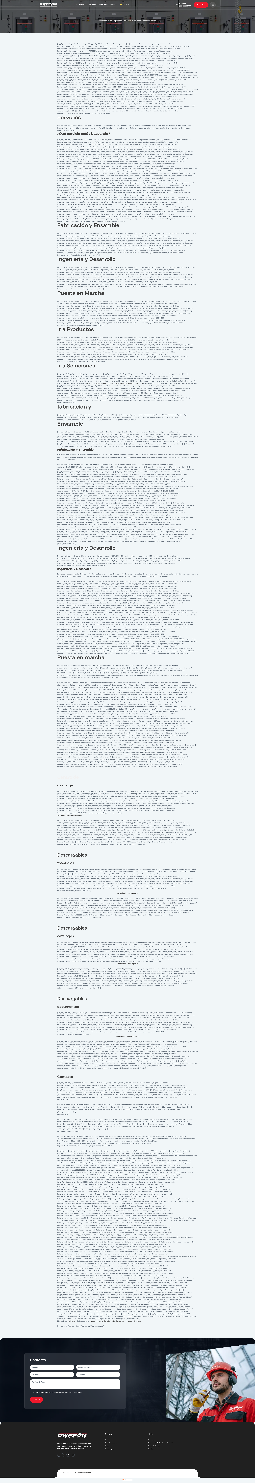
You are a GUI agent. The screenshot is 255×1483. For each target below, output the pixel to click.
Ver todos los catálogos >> (127, 964)
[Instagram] (73, 1455)
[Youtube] (68, 1455)
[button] (201, 5)
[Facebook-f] (59, 1455)
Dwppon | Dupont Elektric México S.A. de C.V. (106, 1321)
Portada (90, 383)
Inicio (99, 21)
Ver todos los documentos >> (127, 1037)
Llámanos (182, 3)
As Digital (71, 1321)
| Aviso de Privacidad (132, 1321)
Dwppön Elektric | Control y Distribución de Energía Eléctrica (126, 21)
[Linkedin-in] (63, 1455)
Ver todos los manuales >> (127, 893)
